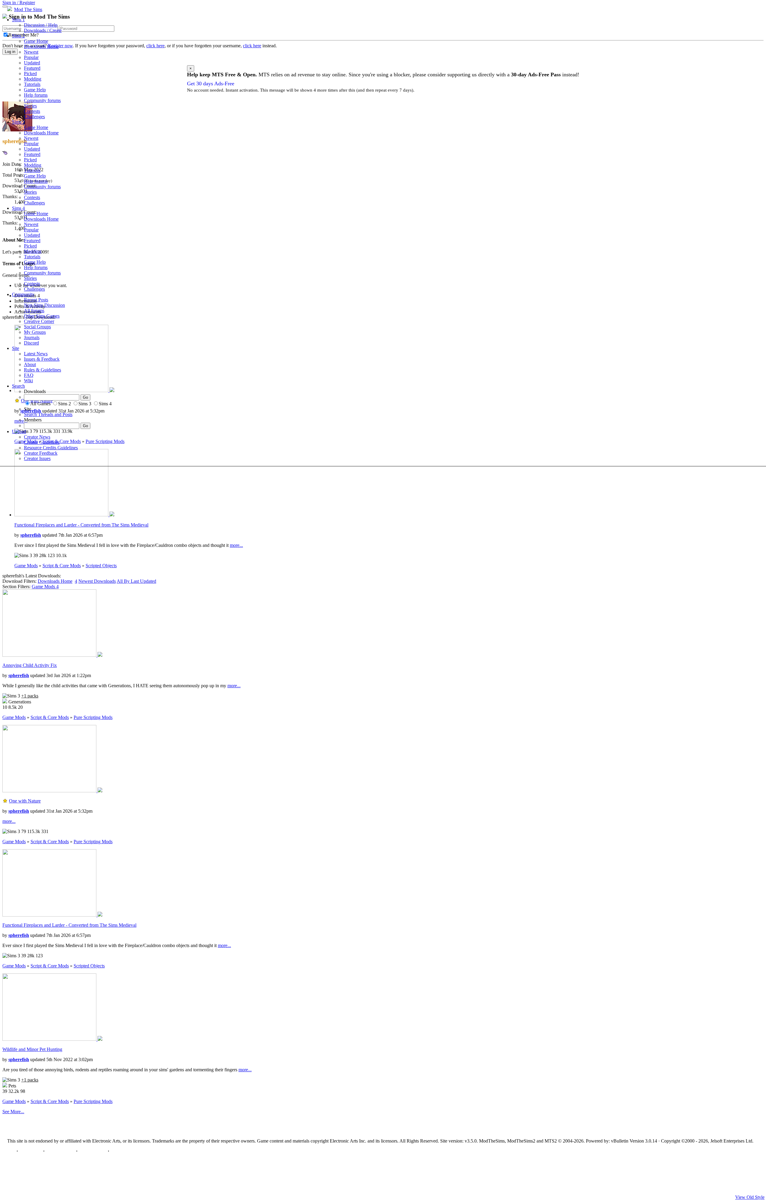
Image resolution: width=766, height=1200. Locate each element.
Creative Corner (39, 321)
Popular (31, 57)
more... (236, 545)
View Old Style (750, 1197)
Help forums (36, 95)
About (30, 364)
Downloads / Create (43, 30)
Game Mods (26, 565)
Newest (31, 51)
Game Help (35, 89)
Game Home (36, 41)
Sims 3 (18, 122)
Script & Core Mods (61, 565)
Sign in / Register (18, 2)
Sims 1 (18, 19)
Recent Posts (36, 299)
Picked (30, 73)
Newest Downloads (97, 581)
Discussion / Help (40, 25)
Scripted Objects (101, 565)
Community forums (42, 100)
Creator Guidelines (42, 442)
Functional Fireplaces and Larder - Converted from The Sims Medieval (81, 524)
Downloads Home (41, 46)
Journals (31, 337)
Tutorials (32, 84)
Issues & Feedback (42, 359)
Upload (19, 431)
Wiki (28, 380)
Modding (32, 78)
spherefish (30, 535)
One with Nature (25, 800)
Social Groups (37, 326)
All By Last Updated (136, 581)
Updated (32, 62)
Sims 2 (18, 35)
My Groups (35, 332)
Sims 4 (18, 208)
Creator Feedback (40, 453)
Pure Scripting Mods (93, 717)
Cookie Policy (93, 1151)
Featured (32, 68)
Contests (32, 111)
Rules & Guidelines (42, 369)
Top (11, 1151)
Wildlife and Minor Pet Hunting (32, 1049)
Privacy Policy (60, 1151)
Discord (31, 342)
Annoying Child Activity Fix (29, 665)
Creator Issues (37, 458)
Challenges (34, 116)
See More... (13, 1111)
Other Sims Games (42, 315)
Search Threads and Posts (48, 414)
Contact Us (30, 1151)
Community (23, 294)
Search (18, 386)
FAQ (29, 375)
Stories (30, 105)
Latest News (36, 353)
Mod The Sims (28, 9)
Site (15, 348)
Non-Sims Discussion (44, 305)
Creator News (37, 436)
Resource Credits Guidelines (51, 447)
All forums (34, 310)
